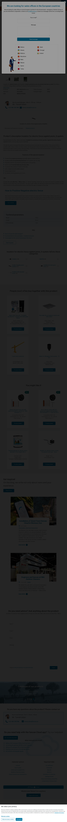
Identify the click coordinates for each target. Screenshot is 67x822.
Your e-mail (33, 17)
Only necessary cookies (8, 819)
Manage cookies (5, 816)
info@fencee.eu (32, 11)
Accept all (19, 819)
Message (33, 25)
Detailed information (59, 812)
